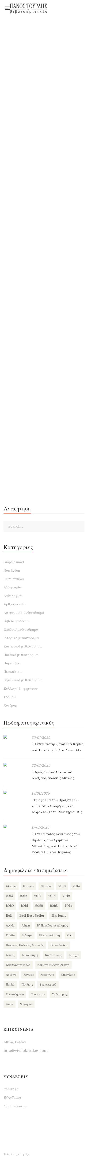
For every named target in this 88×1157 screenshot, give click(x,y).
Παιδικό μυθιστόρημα (21, 654)
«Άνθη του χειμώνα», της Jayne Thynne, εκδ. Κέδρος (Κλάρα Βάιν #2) (44, 349)
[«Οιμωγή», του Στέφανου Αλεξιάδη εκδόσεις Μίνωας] (15, 764)
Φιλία (9, 1004)
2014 (76, 886)
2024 (68, 906)
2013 (62, 886)
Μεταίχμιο (47, 975)
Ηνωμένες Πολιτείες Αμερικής (24, 945)
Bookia (57, 9)
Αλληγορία (12, 587)
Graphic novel (14, 561)
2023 (54, 906)
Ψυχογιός (26, 1004)
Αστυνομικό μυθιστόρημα (24, 612)
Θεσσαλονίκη (58, 945)
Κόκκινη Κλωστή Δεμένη (53, 965)
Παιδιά (10, 984)
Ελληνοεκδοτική (49, 935)
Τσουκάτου (38, 994)
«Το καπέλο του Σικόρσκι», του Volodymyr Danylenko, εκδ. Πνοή (44, 287)
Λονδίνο (11, 975)
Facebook (57, 6)
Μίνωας (28, 975)
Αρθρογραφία (15, 604)
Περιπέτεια (13, 671)
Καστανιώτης (53, 955)
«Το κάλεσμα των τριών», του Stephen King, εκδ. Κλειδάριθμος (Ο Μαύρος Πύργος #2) (44, 169)
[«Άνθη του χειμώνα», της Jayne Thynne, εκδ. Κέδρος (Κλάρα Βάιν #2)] (44, 321)
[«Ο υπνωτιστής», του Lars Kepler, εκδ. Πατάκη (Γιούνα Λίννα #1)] (15, 737)
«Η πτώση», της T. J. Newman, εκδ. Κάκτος (44, 230)
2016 (23, 896)
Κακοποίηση (30, 955)
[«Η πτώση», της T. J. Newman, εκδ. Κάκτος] (44, 206)
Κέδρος (10, 955)
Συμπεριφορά (48, 984)
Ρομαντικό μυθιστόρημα (23, 679)
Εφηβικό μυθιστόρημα (21, 629)
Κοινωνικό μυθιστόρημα (23, 646)
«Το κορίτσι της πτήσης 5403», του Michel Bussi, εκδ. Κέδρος (44, 409)
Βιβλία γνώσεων (16, 620)
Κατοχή (73, 955)
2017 (37, 896)
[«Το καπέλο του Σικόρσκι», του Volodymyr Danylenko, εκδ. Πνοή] (44, 263)
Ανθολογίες (13, 595)
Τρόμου (9, 696)
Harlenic (59, 916)
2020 (10, 906)
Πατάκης (27, 984)
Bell (9, 916)
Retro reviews (14, 578)
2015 (9, 896)
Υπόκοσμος (59, 994)
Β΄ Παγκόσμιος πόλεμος (52, 925)
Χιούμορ (10, 705)
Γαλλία (10, 935)
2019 (66, 896)
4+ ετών (11, 886)
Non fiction (12, 570)
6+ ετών (28, 886)
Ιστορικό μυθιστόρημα (21, 637)
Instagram (67, 6)
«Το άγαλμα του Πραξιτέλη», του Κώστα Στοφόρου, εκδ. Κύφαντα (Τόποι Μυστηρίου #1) (57, 805)
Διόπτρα (27, 935)
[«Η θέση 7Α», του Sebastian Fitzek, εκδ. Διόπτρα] (44, 443)
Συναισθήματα (15, 994)
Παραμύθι (11, 663)
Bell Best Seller (32, 916)
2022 (39, 906)
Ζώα (70, 935)
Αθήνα (26, 925)
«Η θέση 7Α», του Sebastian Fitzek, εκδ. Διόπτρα (44, 467)
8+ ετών (46, 886)
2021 (24, 906)
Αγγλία (10, 925)
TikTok (67, 9)
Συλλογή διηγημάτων (21, 688)
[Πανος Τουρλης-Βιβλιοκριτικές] (28, 8)
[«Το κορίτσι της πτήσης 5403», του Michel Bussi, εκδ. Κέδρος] (44, 386)
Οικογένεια (68, 975)
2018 (52, 896)
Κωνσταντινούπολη (18, 965)
